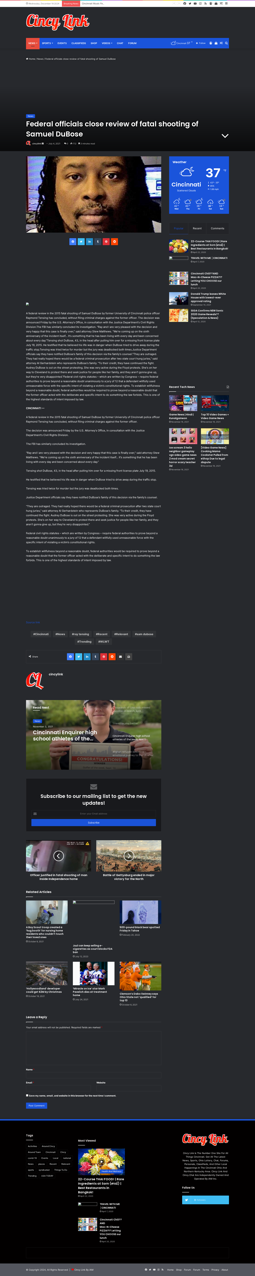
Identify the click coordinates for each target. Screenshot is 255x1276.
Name (30, 1069)
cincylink (36, 143)
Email (30, 1082)
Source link (33, 622)
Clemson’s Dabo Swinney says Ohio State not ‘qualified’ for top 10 (139, 997)
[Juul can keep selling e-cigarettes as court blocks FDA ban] (93, 921)
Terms (205, 1269)
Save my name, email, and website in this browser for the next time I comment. (72, 1095)
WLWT (104, 641)
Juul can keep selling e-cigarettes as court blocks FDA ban (92, 949)
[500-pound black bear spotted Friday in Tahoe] (140, 912)
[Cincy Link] (58, 22)
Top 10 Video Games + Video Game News (215, 416)
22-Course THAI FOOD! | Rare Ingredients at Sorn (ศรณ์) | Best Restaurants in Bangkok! (209, 245)
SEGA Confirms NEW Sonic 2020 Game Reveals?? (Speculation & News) (207, 314)
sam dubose (145, 634)
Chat (120, 43)
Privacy (215, 1269)
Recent (102, 634)
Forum (132, 43)
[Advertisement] (162, 18)
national (67, 1158)
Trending (85, 641)
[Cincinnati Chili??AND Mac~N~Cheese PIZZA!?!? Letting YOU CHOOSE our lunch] (178, 278)
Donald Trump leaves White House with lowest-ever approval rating (208, 297)
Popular (179, 228)
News (31, 43)
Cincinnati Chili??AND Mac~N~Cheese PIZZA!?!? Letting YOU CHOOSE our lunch (206, 279)
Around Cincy (48, 1146)
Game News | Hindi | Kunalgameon (181, 416)
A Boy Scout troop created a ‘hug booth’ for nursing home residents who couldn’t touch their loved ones (44, 932)
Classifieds (78, 43)
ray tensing (81, 634)
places (41, 1164)
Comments (217, 228)
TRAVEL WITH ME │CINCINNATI (209, 258)
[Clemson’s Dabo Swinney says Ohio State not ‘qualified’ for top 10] (140, 976)
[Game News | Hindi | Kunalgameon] (183, 403)
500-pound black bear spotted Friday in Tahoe (140, 929)
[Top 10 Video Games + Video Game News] (215, 403)
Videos (106, 43)
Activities (32, 1146)
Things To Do (60, 1170)
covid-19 (32, 1158)
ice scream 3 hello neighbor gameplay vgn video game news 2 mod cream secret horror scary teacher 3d (183, 457)
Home (31, 58)
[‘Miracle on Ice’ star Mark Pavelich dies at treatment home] (93, 973)
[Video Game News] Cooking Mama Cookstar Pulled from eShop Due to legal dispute (214, 455)
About (225, 1269)
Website (100, 1082)
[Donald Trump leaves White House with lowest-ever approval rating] (178, 298)
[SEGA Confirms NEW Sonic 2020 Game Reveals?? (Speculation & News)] (178, 315)
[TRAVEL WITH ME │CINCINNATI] (178, 262)
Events (62, 43)
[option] (93, 735)
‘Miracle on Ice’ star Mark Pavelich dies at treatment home (90, 992)
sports (31, 1170)
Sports (46, 43)
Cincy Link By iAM (84, 1269)
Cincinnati (42, 634)
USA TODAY (47, 1175)
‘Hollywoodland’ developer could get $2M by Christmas (44, 990)
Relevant (122, 634)
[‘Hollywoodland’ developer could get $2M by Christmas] (47, 973)
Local (55, 1158)
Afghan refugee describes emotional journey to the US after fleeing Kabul (67, 735)
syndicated (44, 1170)
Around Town (34, 1152)
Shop (94, 43)
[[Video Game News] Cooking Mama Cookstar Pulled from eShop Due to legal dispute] (215, 436)
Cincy (63, 1152)
